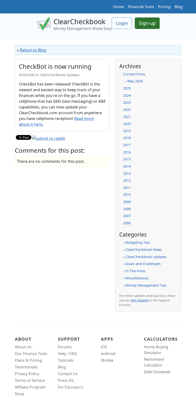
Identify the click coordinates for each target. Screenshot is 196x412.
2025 (127, 88)
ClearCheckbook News (143, 249)
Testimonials (26, 367)
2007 (127, 216)
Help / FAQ (67, 353)
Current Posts (134, 74)
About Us (23, 347)
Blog (178, 6)
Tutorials (66, 360)
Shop (19, 393)
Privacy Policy (27, 373)
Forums (65, 347)
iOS (104, 347)
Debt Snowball (157, 371)
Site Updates (140, 300)
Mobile (107, 360)
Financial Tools (141, 6)
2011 (127, 187)
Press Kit (66, 380)
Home (118, 6)
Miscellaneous (137, 278)
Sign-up (147, 23)
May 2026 (135, 81)
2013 (127, 173)
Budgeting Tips (137, 242)
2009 (127, 201)
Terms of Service (30, 380)
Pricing (164, 6)
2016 (127, 152)
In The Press (135, 271)
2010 (127, 194)
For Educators (70, 387)
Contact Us (68, 373)
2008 (127, 209)
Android (108, 353)
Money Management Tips (146, 285)
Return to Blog (33, 50)
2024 (127, 95)
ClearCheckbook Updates (146, 256)
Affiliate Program (30, 387)
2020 (127, 123)
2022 (127, 109)
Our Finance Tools (31, 353)
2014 (127, 166)
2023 (127, 102)
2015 (127, 159)
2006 (127, 223)
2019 (127, 131)
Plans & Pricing (28, 360)
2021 (127, 116)
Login (122, 23)
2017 (127, 145)
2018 (127, 137)
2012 (127, 180)
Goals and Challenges (143, 263)
